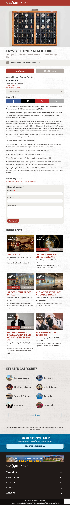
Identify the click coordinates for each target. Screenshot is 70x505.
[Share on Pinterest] (42, 101)
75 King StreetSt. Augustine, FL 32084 (13, 86)
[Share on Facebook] (13, 101)
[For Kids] (50, 396)
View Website (20, 71)
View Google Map (13, 91)
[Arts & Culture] (50, 387)
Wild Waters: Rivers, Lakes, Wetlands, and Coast (49, 293)
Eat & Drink (11, 482)
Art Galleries (19, 181)
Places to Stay (12, 477)
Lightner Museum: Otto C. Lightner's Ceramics (47, 255)
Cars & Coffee (13, 254)
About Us (10, 493)
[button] (35, 415)
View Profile (56, 249)
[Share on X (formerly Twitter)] (28, 101)
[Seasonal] (50, 405)
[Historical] (20, 405)
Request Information (35, 446)
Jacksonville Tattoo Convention (46, 333)
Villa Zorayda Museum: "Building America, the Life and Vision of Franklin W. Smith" (19, 336)
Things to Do (12, 472)
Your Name (10, 191)
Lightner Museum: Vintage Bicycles (19, 293)
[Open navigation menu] (59, 3)
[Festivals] (50, 378)
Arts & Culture (10, 181)
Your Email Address (13, 198)
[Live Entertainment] (20, 387)
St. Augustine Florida (53, 503)
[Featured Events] (20, 378)
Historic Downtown (30, 181)
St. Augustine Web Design (32, 503)
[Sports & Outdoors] (20, 396)
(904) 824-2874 (50, 71)
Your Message (11, 205)
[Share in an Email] (56, 101)
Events (9, 487)
